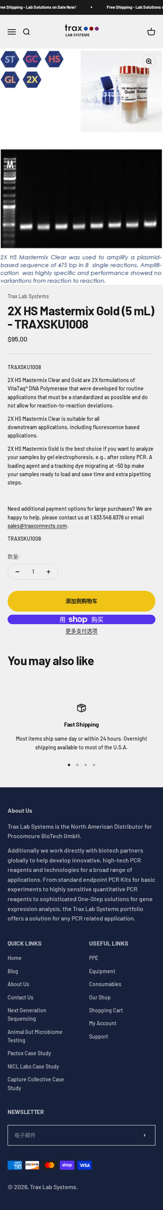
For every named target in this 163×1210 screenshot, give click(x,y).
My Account (102, 1023)
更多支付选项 (81, 631)
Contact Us (20, 997)
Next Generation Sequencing (27, 1014)
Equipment (102, 971)
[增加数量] (48, 571)
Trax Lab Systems (28, 296)
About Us (18, 984)
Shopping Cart (106, 1010)
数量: (14, 556)
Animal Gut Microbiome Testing (35, 1036)
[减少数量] (17, 571)
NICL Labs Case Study (33, 1066)
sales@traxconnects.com (37, 525)
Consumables (105, 984)
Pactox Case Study (29, 1053)
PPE (93, 958)
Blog (13, 971)
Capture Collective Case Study (36, 1083)
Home (15, 958)
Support (98, 1036)
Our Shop (100, 997)
